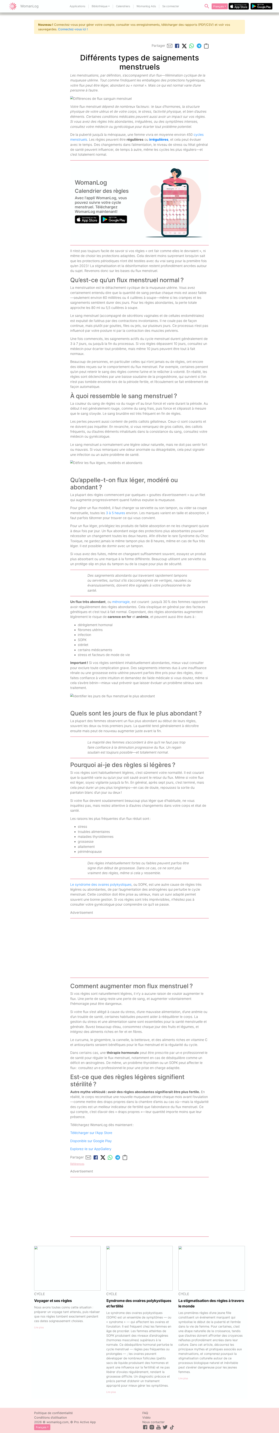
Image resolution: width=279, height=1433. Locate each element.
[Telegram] (199, 46)
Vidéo (146, 1417)
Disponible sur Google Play (91, 1141)
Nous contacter (153, 1422)
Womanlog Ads (146, 6)
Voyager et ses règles (53, 1300)
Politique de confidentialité (53, 1413)
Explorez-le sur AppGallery (90, 1149)
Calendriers (123, 6)
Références (77, 1163)
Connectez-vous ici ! (73, 29)
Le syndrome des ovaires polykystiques (101, 884)
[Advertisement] (139, 948)
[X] (184, 45)
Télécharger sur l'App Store (91, 1133)
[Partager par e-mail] (169, 45)
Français (218, 6)
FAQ (145, 1413)
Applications (77, 6)
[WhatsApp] (191, 46)
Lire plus (39, 1327)
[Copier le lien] (206, 45)
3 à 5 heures (115, 513)
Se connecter (170, 6)
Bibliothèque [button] (99, 6)
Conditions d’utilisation (50, 1417)
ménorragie (121, 602)
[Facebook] (177, 46)
